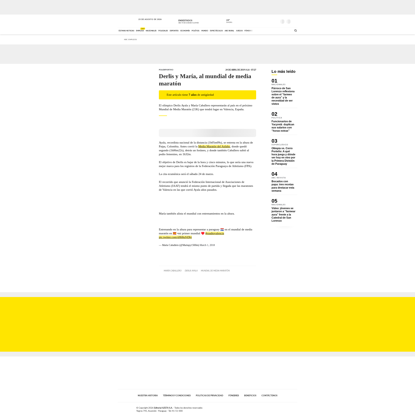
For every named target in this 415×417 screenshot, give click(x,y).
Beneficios (250, 396)
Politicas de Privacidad (209, 396)
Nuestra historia (148, 396)
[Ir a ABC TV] (263, 30)
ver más (227, 21)
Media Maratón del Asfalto (214, 146)
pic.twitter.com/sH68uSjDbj (175, 237)
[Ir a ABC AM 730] (272, 30)
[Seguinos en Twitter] (266, 21)
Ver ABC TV (194, 21)
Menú (295, 21)
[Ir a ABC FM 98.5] (285, 30)
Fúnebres (233, 396)
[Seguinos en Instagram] (276, 21)
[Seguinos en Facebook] (261, 21)
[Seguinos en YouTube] (271, 21)
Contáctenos (269, 396)
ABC (127, 21)
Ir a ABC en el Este (147, 22)
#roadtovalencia (214, 233)
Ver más (284, 93)
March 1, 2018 (207, 245)
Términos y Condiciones (177, 396)
